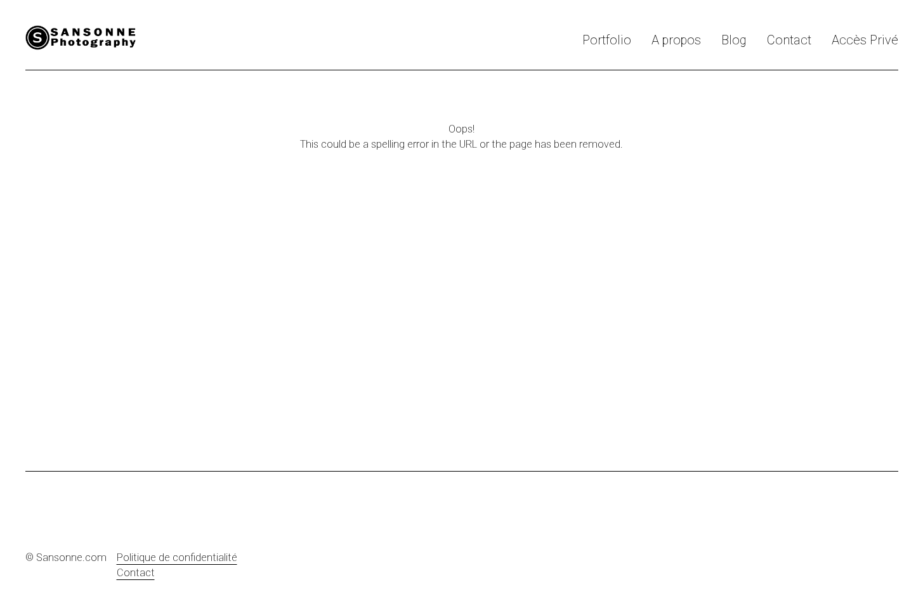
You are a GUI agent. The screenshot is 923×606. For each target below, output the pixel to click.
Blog (734, 40)
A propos (676, 40)
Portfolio (606, 40)
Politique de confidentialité (177, 557)
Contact (789, 40)
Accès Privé (865, 40)
